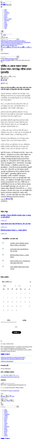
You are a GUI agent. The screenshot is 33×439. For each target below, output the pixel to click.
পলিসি (2, 361)
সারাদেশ (5, 11)
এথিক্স (10, 361)
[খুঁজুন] (17, 57)
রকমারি (5, 428)
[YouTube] (4, 5)
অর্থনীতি (6, 25)
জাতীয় (5, 10)
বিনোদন (5, 16)
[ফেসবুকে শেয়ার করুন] (1, 80)
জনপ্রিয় (24, 320)
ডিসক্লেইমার (6, 45)
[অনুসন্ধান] (17, 407)
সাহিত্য (5, 26)
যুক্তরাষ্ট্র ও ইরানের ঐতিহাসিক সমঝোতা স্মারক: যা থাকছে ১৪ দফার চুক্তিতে (19, 244)
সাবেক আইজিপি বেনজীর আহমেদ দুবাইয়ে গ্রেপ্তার (19, 268)
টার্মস (12, 361)
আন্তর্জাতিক (6, 13)
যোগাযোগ (10, 44)
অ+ (5, 78)
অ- (7, 78)
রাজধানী (26, 42)
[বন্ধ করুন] (2, 37)
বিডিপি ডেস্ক (5, 83)
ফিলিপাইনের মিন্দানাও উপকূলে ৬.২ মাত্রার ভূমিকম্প (19, 256)
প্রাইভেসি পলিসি (15, 44)
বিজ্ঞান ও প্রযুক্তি (8, 19)
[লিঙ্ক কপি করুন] (11, 199)
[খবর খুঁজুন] (10, 5)
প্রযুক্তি (16, 59)
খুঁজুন (18, 39)
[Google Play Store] (7, 354)
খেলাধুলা (6, 14)
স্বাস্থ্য (5, 28)
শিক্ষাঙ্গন (5, 17)
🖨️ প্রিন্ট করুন (4, 201)
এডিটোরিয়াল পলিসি (13, 45)
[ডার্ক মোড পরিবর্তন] (2, 404)
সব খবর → (16, 332)
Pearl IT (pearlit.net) (14, 390)
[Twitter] (6, 354)
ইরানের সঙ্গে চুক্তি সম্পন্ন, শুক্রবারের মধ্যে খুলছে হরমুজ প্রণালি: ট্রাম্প (20, 262)
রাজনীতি (6, 59)
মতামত (5, 23)
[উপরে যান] (2, 394)
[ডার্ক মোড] (7, 5)
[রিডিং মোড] (2, 78)
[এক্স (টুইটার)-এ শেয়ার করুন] (2, 80)
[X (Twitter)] (3, 5)
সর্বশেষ (29, 42)
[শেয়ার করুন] (6, 80)
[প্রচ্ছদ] (1, 7)
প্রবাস (5, 22)
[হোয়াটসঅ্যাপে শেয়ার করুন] (4, 80)
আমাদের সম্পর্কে (4, 44)
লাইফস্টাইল (6, 20)
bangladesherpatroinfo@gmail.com (10, 377)
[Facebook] (1, 5)
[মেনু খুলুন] (2, 31)
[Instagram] (5, 5)
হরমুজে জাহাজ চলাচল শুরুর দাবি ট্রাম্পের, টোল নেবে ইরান (19, 250)
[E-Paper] (9, 354)
